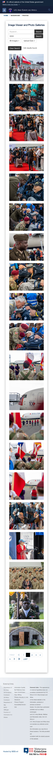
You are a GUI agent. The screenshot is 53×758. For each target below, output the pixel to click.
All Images (14, 40)
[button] (11, 4)
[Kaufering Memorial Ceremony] (26, 605)
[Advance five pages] (19, 659)
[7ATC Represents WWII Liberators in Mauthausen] (26, 67)
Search (39, 31)
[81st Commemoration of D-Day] (26, 97)
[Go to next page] (14, 659)
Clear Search (15, 48)
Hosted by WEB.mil (10, 751)
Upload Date (29, 40)
